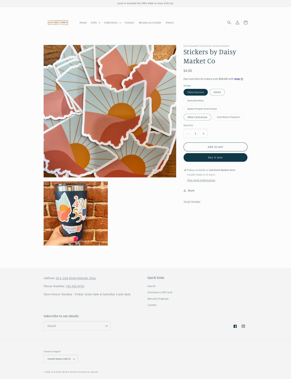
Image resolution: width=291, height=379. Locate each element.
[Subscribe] (106, 326)
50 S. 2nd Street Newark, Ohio (76, 278)
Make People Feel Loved (204, 109)
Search (152, 286)
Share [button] (191, 190)
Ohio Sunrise (195, 92)
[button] (95, 22)
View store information (201, 180)
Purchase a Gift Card (160, 292)
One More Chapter (230, 117)
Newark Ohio (197, 101)
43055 (217, 92)
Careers (152, 304)
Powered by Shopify (88, 372)
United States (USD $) (58, 358)
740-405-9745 (75, 286)
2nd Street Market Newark (64, 372)
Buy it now (215, 157)
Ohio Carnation (197, 117)
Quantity (188, 125)
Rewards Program (158, 298)
